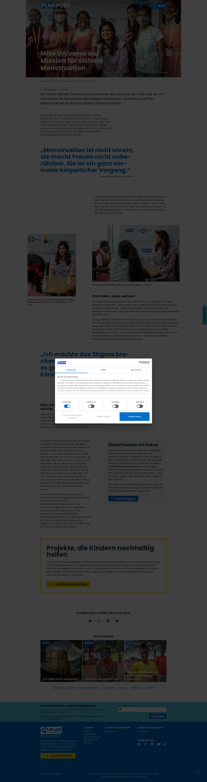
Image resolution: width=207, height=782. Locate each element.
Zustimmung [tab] (71, 370)
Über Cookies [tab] (136, 370)
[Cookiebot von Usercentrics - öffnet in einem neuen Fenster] (140, 362)
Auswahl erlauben (103, 416)
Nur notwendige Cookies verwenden (72, 416)
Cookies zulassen (134, 416)
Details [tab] (103, 370)
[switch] (91, 406)
